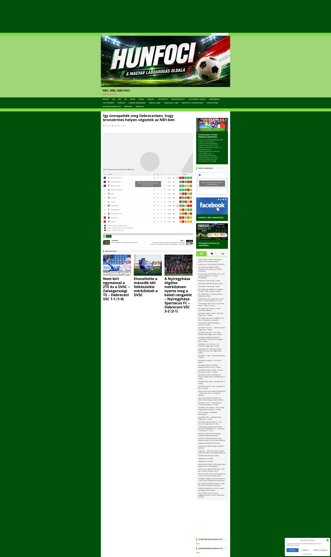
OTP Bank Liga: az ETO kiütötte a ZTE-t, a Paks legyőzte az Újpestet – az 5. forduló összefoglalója (211, 276)
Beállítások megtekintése (320, 550)
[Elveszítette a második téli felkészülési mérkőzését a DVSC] (148, 265)
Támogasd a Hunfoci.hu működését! (208, 244)
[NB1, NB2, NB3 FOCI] (165, 86)
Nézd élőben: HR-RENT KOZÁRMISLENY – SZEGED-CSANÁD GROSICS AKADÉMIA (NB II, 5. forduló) (211, 377)
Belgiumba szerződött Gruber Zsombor (209, 443)
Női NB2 (141, 99)
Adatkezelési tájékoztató (112, 106)
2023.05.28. (107, 125)
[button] (327, 540)
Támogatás (140, 106)
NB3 (125, 99)
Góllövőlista (163, 99)
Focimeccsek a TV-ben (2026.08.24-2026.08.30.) (207, 135)
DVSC (108, 236)
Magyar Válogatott (178, 99)
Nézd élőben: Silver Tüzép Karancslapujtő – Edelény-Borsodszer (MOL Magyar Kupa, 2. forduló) (210, 351)
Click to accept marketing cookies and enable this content (148, 184)
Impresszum (128, 106)
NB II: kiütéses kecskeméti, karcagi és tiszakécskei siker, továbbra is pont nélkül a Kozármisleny (210, 269)
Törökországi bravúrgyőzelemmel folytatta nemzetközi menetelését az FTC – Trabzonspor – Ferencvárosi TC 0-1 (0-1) (211, 429)
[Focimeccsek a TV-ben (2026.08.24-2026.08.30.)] (212, 124)
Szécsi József (116, 125)
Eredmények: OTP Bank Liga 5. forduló (209, 286)
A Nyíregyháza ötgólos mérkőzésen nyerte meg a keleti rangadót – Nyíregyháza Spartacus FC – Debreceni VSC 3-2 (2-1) (178, 294)
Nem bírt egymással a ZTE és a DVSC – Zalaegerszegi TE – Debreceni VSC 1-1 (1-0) (116, 288)
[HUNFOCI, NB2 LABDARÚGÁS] (212, 205)
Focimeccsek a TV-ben (171, 103)
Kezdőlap (106, 99)
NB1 (113, 99)
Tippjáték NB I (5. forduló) (205, 461)
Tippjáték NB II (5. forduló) (205, 458)
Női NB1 (132, 99)
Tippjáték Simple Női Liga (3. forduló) (208, 455)
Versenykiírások (214, 99)
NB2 (119, 99)
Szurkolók (121, 103)
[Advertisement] (152, 18)
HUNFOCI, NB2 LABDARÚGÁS (211, 217)
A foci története (108, 103)
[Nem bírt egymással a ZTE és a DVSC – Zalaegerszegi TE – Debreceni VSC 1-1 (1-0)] (117, 265)
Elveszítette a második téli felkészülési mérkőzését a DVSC (146, 286)
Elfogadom (293, 550)
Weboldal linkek (155, 103)
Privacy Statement (307, 554)
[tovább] (213, 161)
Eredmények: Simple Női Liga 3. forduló (209, 280)
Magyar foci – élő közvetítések (192, 103)
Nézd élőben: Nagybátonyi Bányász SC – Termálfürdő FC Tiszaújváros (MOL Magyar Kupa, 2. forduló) (210, 339)
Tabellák (150, 99)
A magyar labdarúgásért (137, 103)
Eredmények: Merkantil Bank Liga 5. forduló (210, 283)
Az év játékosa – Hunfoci (197, 99)
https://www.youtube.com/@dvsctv (121, 169)
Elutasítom (305, 550)
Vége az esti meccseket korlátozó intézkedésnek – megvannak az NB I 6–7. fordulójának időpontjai (211, 393)
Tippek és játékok (212, 103)
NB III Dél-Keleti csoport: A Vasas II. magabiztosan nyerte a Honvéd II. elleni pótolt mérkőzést (211, 495)
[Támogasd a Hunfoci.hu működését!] (212, 231)
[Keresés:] (219, 34)
